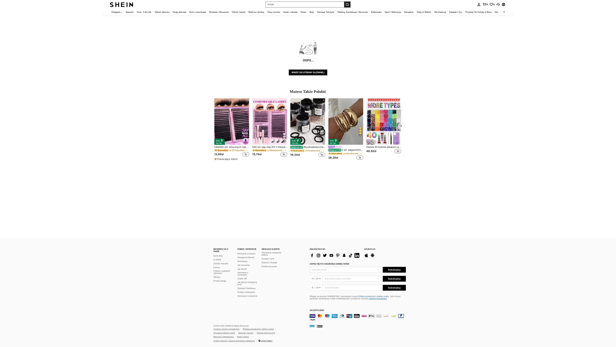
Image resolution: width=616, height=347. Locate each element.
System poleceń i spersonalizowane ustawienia (234, 341)
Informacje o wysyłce (246, 254)
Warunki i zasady (245, 333)
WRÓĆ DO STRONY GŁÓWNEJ (308, 72)
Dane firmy (218, 256)
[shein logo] (121, 4)
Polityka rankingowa (246, 292)
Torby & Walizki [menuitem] (424, 12)
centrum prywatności (378, 299)
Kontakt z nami (267, 259)
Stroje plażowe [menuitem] (179, 12)
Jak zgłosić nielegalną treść (247, 283)
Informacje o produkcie (247, 296)
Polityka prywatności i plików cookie (373, 296)
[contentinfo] (358, 318)
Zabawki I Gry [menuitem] (455, 12)
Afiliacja (216, 277)
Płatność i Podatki (269, 263)
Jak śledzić (242, 269)
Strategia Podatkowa (246, 288)
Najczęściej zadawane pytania (271, 254)
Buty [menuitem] (312, 12)
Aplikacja (369, 249)
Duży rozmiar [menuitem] (274, 12)
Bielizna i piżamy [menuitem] (256, 12)
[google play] (372, 257)
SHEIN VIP (242, 279)
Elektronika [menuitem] (376, 12)
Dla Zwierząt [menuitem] (440, 12)
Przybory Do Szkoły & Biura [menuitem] (478, 12)
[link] (485, 4)
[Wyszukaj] (347, 4)
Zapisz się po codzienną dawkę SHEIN (329, 264)
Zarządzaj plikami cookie (224, 333)
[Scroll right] (504, 12)
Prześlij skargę (219, 281)
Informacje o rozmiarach (242, 273)
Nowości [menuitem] (130, 12)
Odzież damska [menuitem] (162, 12)
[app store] (366, 257)
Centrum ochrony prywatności (226, 329)
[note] (226, 159)
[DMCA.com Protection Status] (319, 326)
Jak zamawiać (243, 265)
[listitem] (231, 129)
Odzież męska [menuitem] (238, 12)
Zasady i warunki (220, 263)
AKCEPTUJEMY (317, 310)
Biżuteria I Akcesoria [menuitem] (219, 12)
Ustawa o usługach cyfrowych (221, 272)
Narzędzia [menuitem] (408, 12)
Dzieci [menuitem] (303, 12)
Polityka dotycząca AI (266, 333)
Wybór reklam (243, 337)
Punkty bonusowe (269, 266)
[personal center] (479, 4)
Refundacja (242, 261)
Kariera (216, 267)
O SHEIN (217, 260)
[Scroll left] (500, 12)
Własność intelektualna (223, 337)
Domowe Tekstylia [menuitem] (325, 12)
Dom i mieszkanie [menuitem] (197, 12)
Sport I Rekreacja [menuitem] (393, 12)
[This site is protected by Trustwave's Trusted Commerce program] (312, 326)
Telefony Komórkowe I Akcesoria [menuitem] (352, 12)
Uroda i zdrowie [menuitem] (290, 12)
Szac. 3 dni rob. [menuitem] (144, 12)
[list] (335, 255)
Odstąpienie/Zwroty (245, 257)
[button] (498, 4)
